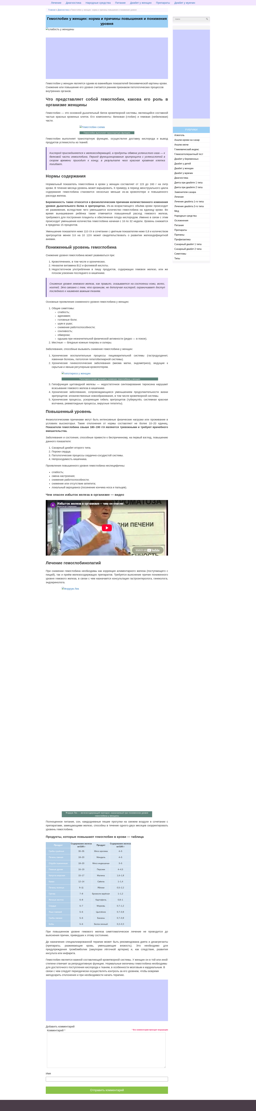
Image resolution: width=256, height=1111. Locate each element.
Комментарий (56, 1030)
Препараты (163, 2)
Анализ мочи (181, 144)
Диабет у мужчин (184, 2)
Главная (52, 10)
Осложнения (181, 220)
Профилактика (182, 239)
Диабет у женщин (141, 2)
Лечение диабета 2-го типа (189, 206)
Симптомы (180, 253)
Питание (120, 2)
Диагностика (73, 2)
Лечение (56, 2)
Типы (177, 258)
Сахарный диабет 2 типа (187, 249)
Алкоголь (179, 135)
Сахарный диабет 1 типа (187, 244)
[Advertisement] (107, 58)
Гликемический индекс (186, 149)
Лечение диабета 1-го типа (189, 201)
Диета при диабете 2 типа (188, 187)
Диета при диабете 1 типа (188, 182)
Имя (48, 1073)
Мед (176, 211)
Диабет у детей (182, 163)
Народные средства (98, 2)
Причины (179, 234)
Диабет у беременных (186, 159)
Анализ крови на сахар (187, 140)
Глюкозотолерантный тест (188, 154)
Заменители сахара (185, 192)
